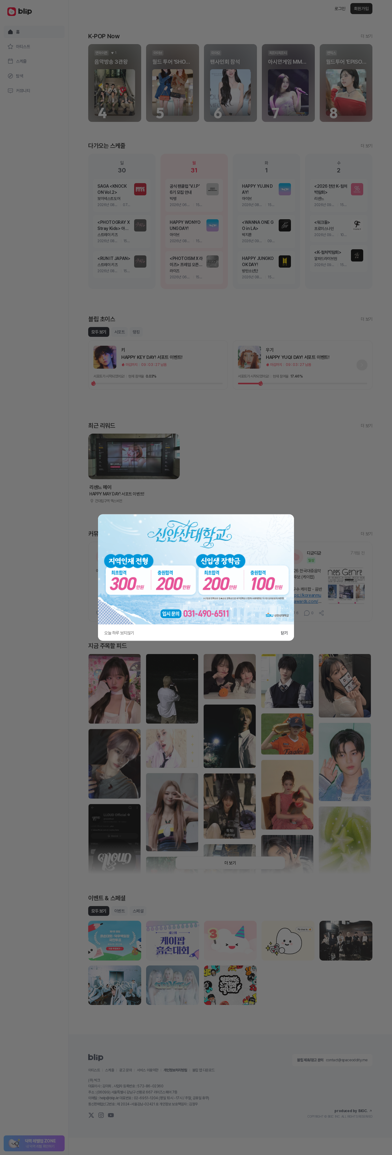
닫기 (284, 632)
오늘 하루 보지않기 (119, 632)
